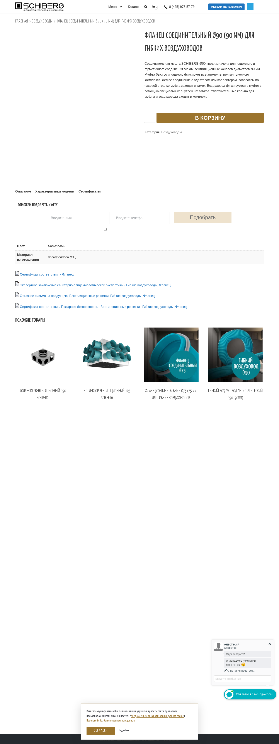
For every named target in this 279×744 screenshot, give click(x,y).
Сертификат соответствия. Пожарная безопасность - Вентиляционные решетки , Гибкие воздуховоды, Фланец (103, 307)
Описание (23, 191)
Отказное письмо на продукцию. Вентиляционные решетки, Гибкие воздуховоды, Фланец (87, 296)
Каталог (134, 7)
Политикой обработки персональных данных (111, 720)
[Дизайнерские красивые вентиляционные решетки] (50, 6)
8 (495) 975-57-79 (181, 7)
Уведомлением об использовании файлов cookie (157, 716)
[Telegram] (250, 6)
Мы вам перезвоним (226, 6)
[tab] (23, 191)
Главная (21, 21)
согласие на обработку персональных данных (145, 229)
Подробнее (124, 730)
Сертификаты (89, 191)
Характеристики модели (54, 191)
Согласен (101, 730)
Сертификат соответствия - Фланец (46, 274)
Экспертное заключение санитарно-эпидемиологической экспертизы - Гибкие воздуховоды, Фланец (95, 285)
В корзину (210, 118)
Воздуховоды (42, 21)
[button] (145, 6)
